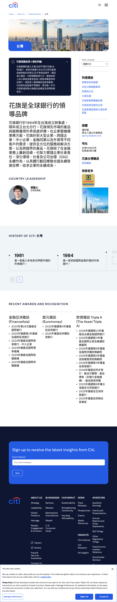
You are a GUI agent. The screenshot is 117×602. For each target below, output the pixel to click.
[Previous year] (12, 280)
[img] (99, 5)
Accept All (104, 597)
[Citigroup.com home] (15, 500)
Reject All (84, 597)
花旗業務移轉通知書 (92, 100)
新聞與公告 (87, 91)
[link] (40, 61)
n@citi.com (95, 135)
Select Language (88, 60)
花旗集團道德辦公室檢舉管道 (94, 111)
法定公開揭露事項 (91, 87)
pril (85, 135)
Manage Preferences (12, 597)
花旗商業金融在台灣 (92, 105)
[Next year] (20, 280)
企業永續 (86, 96)
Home (11, 14)
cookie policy (45, 577)
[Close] (112, 569)
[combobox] (95, 64)
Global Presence (35, 14)
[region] (58, 583)
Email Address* (19, 457)
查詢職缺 (86, 163)
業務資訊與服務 (90, 82)
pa (88, 135)
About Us (21, 14)
